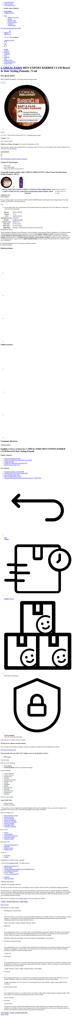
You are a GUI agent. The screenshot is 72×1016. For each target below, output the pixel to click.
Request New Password (10, 835)
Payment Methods (9, 818)
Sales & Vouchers (9, 823)
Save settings (4, 1012)
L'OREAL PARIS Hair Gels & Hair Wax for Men (18, 460)
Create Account (8, 834)
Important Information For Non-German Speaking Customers (19, 243)
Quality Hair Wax (9, 461)
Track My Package (9, 837)
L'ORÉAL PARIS (11, 67)
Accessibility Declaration (11, 871)
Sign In (6, 832)
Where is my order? (13, 17)
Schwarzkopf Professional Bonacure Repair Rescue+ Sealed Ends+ (23, 478)
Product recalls (8, 849)
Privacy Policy (8, 867)
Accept (3, 901)
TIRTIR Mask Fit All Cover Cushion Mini (16, 473)
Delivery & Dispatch (10, 820)
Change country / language (16, 860)
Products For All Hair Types (12, 465)
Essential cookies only (12, 901)
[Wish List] (5, 43)
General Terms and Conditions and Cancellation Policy (19, 869)
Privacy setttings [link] (8, 872)
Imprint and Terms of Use (11, 866)
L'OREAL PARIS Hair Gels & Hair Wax (15, 463)
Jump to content (8, 3)
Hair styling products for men (12, 458)
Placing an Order (9, 817)
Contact (6, 857)
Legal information (7, 245)
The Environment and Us (11, 845)
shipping (9, 13)
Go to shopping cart (9, 5)
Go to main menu (9, 2)
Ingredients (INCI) (7, 229)
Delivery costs (12, 20)
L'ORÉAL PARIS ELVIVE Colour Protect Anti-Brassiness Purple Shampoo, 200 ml (28, 191)
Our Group (7, 855)
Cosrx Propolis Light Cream (12, 475)
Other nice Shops (9, 878)
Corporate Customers (10, 826)
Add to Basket (5, 152)
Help (5, 16)
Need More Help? (9, 825)
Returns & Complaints (10, 822)
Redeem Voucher (9, 839)
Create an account (9, 40)
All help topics (12, 25)
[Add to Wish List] (1, 154)
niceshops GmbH (13, 863)
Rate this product (5, 445)
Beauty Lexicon (8, 848)
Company (7, 877)
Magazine (7, 846)
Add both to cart (5, 195)
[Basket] (37, 45)
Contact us (11, 23)
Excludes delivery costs (33, 135)
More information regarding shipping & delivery (14, 159)
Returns (10, 19)
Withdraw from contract (7, 881)
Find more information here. (8, 750)
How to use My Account (11, 815)
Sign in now (7, 34)
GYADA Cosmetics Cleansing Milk (14, 471)
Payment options (12, 22)
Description (5, 197)
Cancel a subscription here (11, 874)
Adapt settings (23, 901)
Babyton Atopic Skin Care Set (12, 476)
